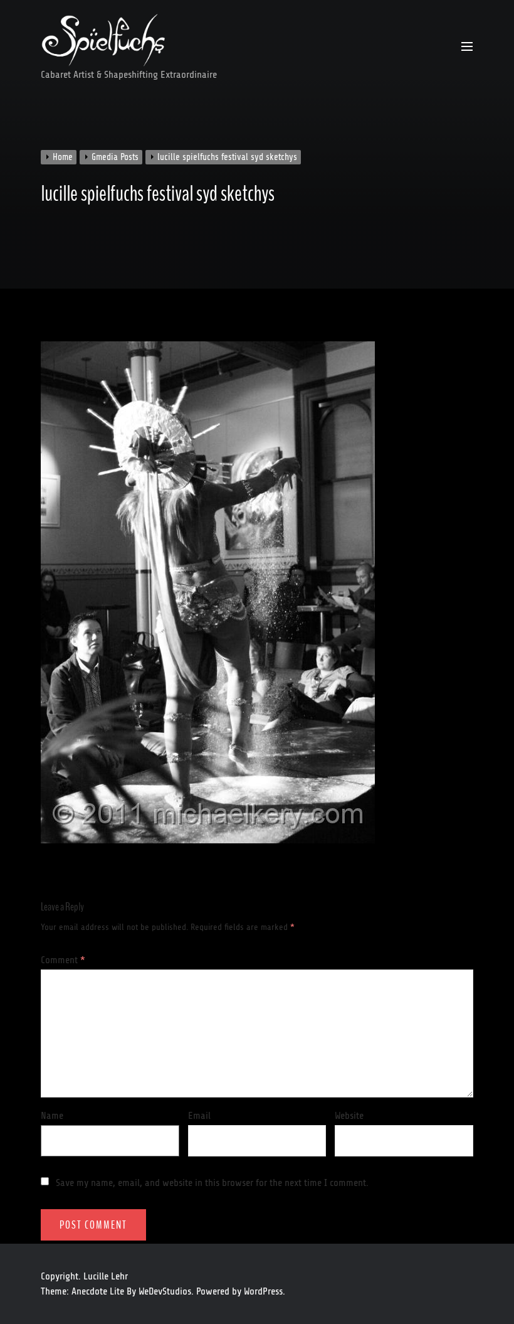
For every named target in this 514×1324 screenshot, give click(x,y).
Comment (63, 960)
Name (52, 1115)
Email (199, 1115)
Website (349, 1115)
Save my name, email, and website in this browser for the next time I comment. (212, 1182)
